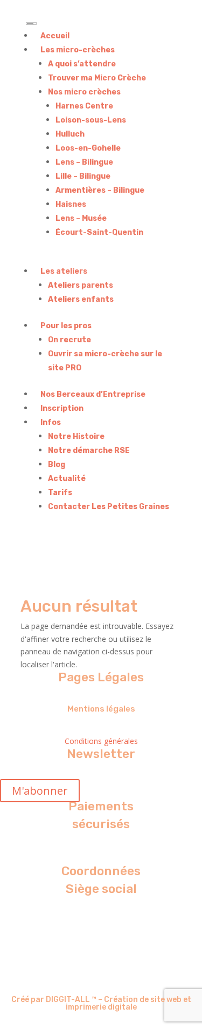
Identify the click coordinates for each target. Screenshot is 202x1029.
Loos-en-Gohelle (88, 148)
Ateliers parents (80, 285)
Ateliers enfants (81, 299)
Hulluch (70, 134)
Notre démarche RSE (89, 450)
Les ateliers (63, 271)
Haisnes (70, 204)
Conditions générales (101, 741)
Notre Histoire (76, 436)
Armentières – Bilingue (99, 190)
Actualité (67, 478)
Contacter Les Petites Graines (108, 506)
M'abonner (40, 790)
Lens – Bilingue (84, 162)
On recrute (69, 339)
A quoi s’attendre (82, 64)
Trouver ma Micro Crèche (97, 78)
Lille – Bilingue (82, 176)
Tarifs (60, 492)
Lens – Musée (81, 218)
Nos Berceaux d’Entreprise (92, 394)
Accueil (54, 35)
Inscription (61, 408)
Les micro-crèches (77, 50)
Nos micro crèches (84, 92)
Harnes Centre (84, 106)
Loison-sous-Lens (90, 120)
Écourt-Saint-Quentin (99, 232)
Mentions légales (101, 709)
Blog (56, 464)
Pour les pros (66, 325)
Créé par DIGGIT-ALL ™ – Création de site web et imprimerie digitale (101, 1003)
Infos (50, 422)
